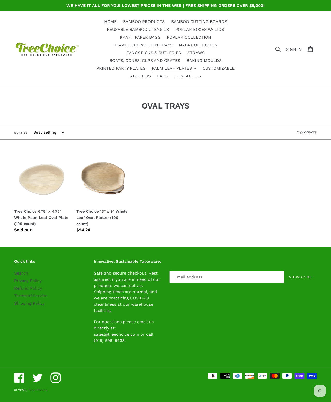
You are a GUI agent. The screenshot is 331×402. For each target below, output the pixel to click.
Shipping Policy (29, 303)
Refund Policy (28, 288)
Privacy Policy (28, 280)
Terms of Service (30, 295)
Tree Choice (38, 390)
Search (21, 273)
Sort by (20, 132)
